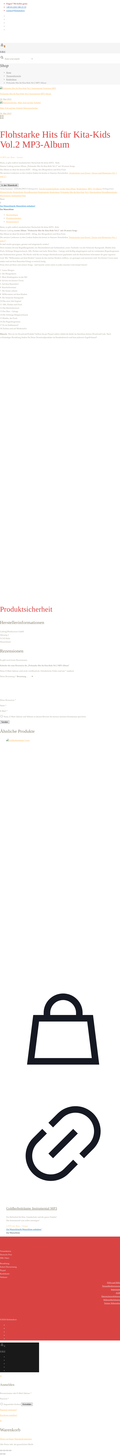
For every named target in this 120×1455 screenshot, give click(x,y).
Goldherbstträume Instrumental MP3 (31, 1208)
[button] (17, 206)
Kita (24, 195)
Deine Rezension (8, 700)
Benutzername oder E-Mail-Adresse (16, 1393)
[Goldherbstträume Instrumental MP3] (63, 855)
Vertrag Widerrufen (112, 1303)
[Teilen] (7, 1450)
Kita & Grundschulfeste (49, 189)
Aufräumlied (16, 195)
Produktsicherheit (13, 218)
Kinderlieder (18, 192)
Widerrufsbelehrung (111, 1300)
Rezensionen (12, 221)
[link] (32, 59)
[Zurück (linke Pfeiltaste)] (1, 1453)
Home (8, 72)
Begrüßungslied (31, 192)
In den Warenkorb (9, 185)
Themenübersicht (13, 76)
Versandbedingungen (111, 1286)
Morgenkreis (5, 195)
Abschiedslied (96, 192)
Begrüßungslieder (109, 192)
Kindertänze (11, 79)
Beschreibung (12, 215)
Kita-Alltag (71, 189)
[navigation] (60, 1430)
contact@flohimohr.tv (15, 10)
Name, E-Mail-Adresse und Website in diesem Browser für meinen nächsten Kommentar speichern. (45, 716)
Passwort (4, 1399)
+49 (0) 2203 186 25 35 (16, 7)
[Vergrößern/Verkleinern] (1, 1450)
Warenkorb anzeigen (23, 1439)
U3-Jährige (97, 189)
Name (3, 705)
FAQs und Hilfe (113, 1282)
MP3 (90, 189)
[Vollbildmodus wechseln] (4, 1450)
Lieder (62, 189)
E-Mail (4, 711)
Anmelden (26, 1404)
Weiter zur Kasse (7, 1439)
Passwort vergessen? (8, 1410)
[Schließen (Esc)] (10, 1450)
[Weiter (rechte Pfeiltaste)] (4, 1453)
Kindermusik (43, 192)
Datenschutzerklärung (110, 1296)
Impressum (115, 1289)
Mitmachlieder (6, 192)
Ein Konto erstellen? (8, 1415)
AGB (118, 1293)
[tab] (63, 215)
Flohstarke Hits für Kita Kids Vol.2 (74, 192)
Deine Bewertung (8, 676)
